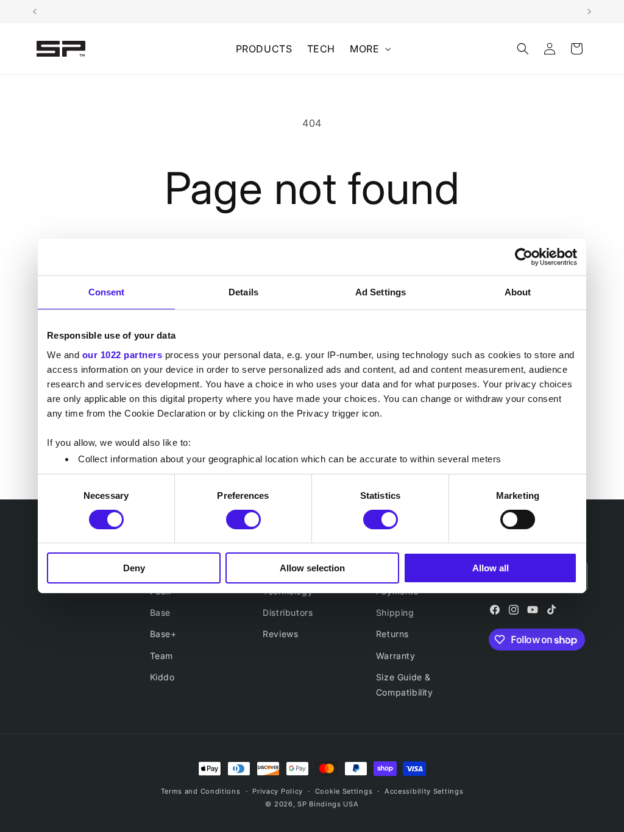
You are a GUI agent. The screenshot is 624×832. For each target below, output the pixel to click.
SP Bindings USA (328, 804)
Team (161, 655)
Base (160, 612)
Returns (392, 634)
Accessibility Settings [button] (424, 791)
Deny (134, 568)
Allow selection (312, 568)
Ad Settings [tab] (380, 292)
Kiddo (162, 677)
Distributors (288, 612)
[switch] (243, 519)
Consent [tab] (106, 292)
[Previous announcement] (34, 11)
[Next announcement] (589, 11)
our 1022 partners (122, 354)
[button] (368, 49)
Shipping (395, 612)
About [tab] (518, 292)
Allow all (490, 568)
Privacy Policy (277, 791)
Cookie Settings (344, 791)
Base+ (163, 634)
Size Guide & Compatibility (404, 684)
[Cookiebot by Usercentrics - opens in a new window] (523, 257)
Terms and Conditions (201, 791)
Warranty (396, 655)
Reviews (280, 634)
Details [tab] (243, 292)
